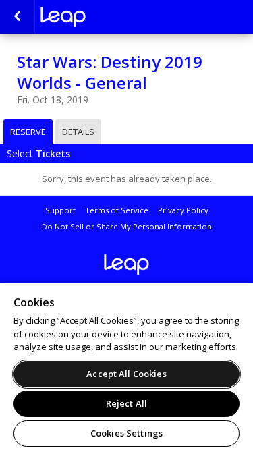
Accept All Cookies (126, 374)
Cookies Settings (126, 433)
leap (107, 17)
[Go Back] (17, 17)
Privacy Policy (183, 210)
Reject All (126, 403)
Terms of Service (116, 210)
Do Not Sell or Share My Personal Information (127, 226)
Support (60, 210)
